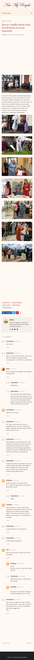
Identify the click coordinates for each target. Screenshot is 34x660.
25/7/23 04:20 (22, 382)
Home (3, 21)
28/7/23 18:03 (22, 496)
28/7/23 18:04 (22, 576)
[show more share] (20, 312)
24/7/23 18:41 (17, 341)
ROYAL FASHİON (7, 307)
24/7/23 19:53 (13, 368)
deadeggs (9, 480)
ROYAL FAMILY (16, 305)
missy (8, 369)
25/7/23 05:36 (17, 460)
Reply (8, 347)
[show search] (31, 13)
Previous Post (6, 643)
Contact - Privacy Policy (13, 657)
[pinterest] (17, 329)
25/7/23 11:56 (17, 526)
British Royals (9, 21)
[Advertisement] (17, 55)
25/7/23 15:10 (12, 549)
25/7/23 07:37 (16, 480)
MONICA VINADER (17, 302)
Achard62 (9, 504)
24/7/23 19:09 (17, 353)
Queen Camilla (6, 305)
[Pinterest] (17, 312)
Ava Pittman (10, 410)
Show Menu (7, 13)
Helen (12, 320)
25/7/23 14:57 (17, 538)
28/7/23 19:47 (20, 587)
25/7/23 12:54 (22, 391)
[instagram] (10, 329)
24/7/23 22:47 (17, 421)
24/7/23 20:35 (18, 409)
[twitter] (12, 329)
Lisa (7, 550)
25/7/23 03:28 (17, 439)
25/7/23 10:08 (16, 504)
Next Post (28, 643)
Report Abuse (23, 657)
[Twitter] (13, 312)
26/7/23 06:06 (20, 563)
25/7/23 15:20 (17, 599)
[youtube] (15, 329)
